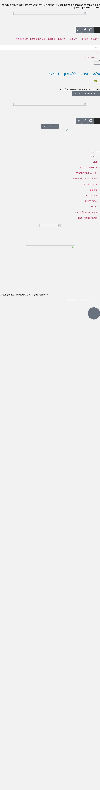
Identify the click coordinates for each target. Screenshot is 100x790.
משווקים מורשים (90, 184)
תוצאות (95, 52)
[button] (84, 38)
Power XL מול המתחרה (87, 173)
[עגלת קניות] (97, 63)
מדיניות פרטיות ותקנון (88, 217)
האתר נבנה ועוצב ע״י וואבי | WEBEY (83, 300)
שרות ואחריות (91, 195)
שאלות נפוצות (91, 201)
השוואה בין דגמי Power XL (85, 178)
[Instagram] (97, 30)
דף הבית (94, 156)
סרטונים (94, 189)
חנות (95, 161)
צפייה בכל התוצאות (91, 57)
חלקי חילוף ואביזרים (89, 167)
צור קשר (94, 206)
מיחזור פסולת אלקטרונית (86, 212)
